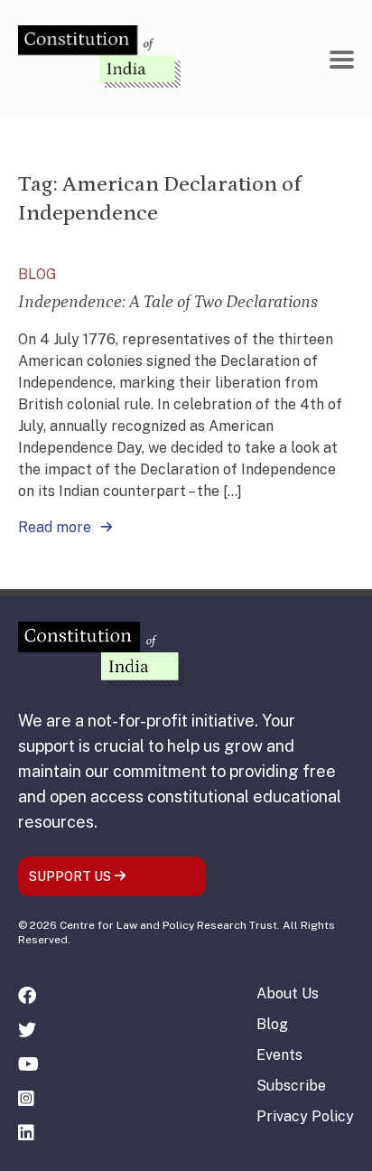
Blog (272, 1024)
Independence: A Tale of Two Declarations (168, 302)
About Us (287, 993)
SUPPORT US (71, 876)
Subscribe (291, 1085)
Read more (56, 527)
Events (279, 1054)
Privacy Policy (305, 1116)
